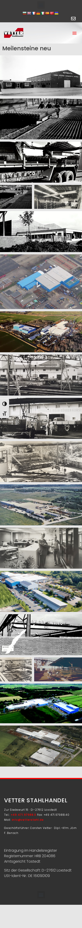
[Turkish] (52, 13)
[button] (41, 5)
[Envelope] (73, 18)
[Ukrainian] (56, 13)
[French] (33, 13)
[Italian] (43, 13)
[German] (38, 13)
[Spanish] (47, 13)
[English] (29, 13)
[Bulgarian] (24, 13)
